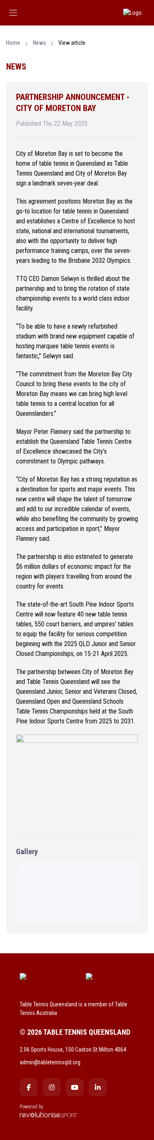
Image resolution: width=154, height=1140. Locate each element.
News (39, 42)
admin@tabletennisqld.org (50, 1062)
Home (13, 42)
